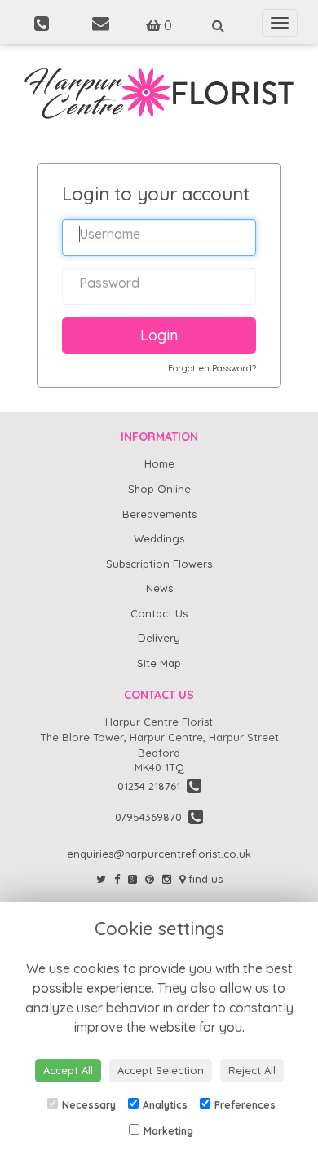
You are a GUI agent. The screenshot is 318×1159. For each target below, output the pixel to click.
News (159, 588)
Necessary (89, 1105)
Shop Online (159, 488)
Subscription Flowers (159, 563)
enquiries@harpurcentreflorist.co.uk (159, 853)
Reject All (252, 1070)
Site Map (159, 662)
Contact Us (159, 613)
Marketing (168, 1131)
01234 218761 (152, 785)
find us (204, 878)
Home (159, 463)
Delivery (159, 637)
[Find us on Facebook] (117, 878)
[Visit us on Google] (132, 878)
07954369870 (151, 816)
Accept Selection (160, 1070)
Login (159, 335)
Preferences (245, 1105)
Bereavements (159, 513)
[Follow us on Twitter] (101, 878)
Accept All (68, 1070)
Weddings (159, 538)
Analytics (165, 1105)
